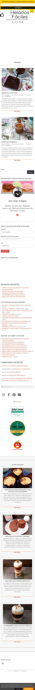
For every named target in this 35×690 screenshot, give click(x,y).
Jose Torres (5, 366)
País (2, 243)
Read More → (17, 111)
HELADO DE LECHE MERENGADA (19, 366)
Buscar (3, 169)
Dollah (15, 670)
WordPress (24, 670)
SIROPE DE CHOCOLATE (10, 93)
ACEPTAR (18, 688)
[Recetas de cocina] (17, 441)
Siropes (29, 95)
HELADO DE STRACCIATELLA (17, 375)
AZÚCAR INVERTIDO (15, 372)
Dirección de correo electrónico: (10, 236)
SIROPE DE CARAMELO (9, 142)
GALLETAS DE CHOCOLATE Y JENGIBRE (12, 291)
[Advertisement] (17, 41)
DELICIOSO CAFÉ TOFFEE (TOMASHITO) (12, 293)
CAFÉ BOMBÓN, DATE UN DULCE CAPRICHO (13, 295)
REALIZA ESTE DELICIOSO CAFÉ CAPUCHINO (13, 296)
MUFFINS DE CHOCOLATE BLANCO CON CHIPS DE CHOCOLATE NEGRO (17, 490)
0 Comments (8, 96)
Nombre (3, 229)
